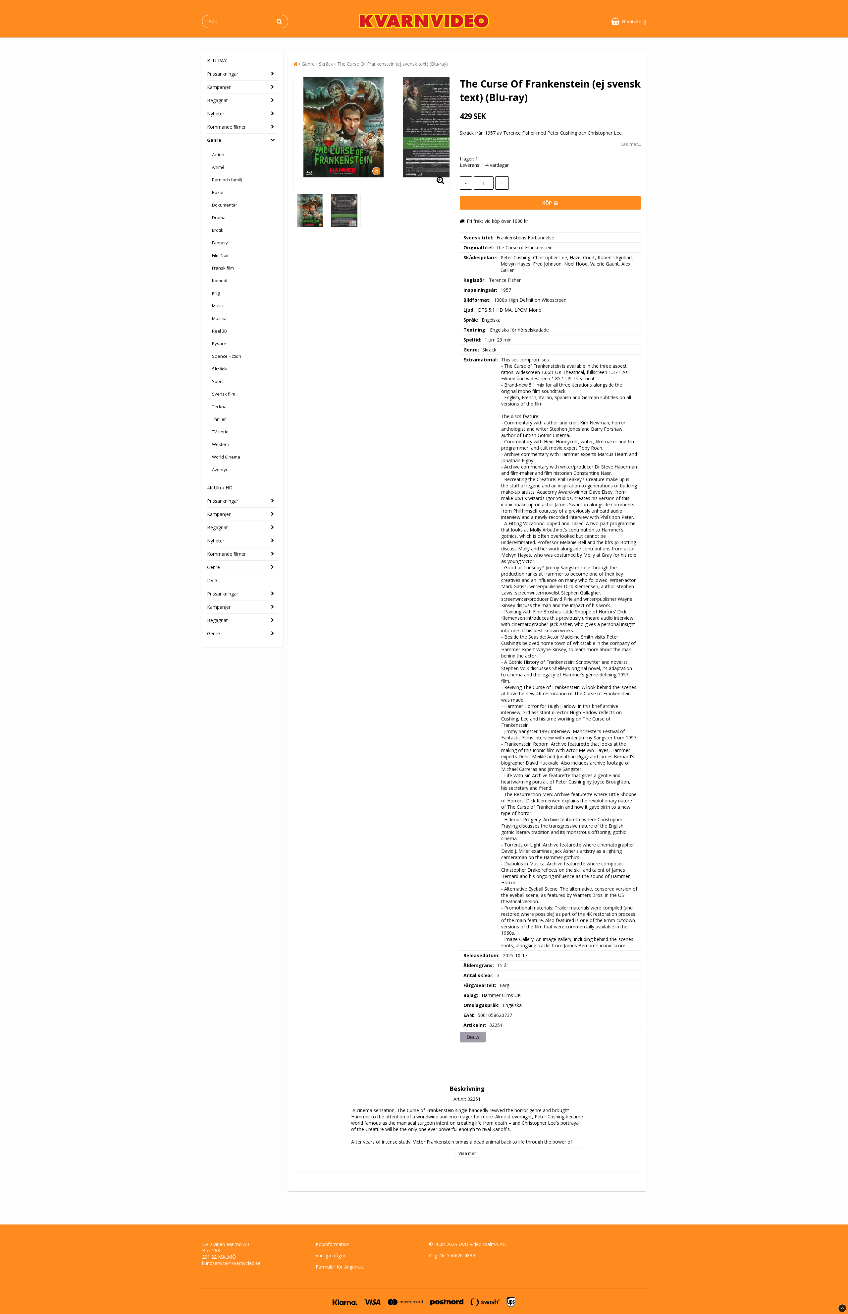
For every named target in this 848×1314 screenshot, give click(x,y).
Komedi (219, 280)
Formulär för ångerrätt (340, 1267)
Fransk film (223, 268)
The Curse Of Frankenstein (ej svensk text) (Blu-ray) (392, 64)
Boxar (218, 192)
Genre (214, 140)
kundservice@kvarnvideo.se (231, 1263)
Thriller (219, 419)
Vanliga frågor (330, 1255)
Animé (218, 167)
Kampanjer (219, 87)
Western (220, 444)
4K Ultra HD (220, 487)
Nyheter (215, 113)
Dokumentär (224, 205)
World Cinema (226, 457)
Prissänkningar (222, 74)
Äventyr (220, 469)
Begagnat (217, 100)
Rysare (219, 343)
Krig (216, 293)
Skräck (219, 369)
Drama (219, 217)
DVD (212, 580)
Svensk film (223, 394)
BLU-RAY (217, 60)
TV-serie (220, 432)
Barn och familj (227, 180)
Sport (217, 381)
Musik (218, 306)
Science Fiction (226, 356)
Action (218, 154)
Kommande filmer (226, 127)
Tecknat (220, 406)
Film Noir (220, 255)
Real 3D (219, 331)
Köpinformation (332, 1244)
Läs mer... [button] (630, 144)
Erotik (217, 230)
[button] (628, 21)
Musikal (220, 318)
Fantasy (220, 243)
